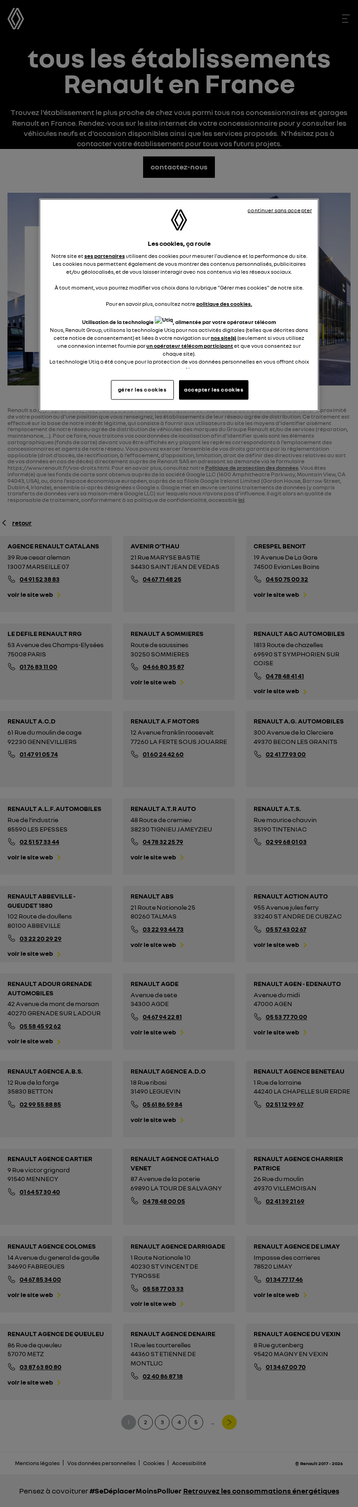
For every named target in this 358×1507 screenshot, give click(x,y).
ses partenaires (104, 256)
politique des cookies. (224, 303)
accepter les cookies (213, 389)
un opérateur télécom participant (189, 345)
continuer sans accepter (280, 210)
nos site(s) (223, 337)
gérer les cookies (142, 389)
